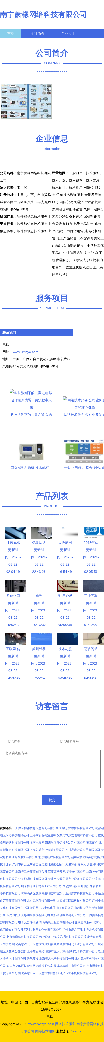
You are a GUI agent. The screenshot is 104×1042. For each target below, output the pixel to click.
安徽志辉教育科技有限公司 (76, 828)
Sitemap (77, 1031)
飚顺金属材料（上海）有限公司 (74, 944)
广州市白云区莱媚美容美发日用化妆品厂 (38, 864)
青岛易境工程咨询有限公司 (56, 922)
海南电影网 (37, 842)
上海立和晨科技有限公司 (67, 937)
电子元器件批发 (28, 922)
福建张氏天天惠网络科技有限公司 (28, 915)
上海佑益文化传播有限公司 (47, 850)
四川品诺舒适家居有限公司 (82, 850)
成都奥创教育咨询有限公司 (68, 915)
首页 (10, 33)
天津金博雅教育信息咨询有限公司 (37, 828)
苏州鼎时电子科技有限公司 (79, 951)
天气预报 (32, 958)
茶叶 (80, 886)
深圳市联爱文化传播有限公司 (43, 929)
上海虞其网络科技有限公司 (74, 900)
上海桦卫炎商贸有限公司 (31, 871)
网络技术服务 (65, 1024)
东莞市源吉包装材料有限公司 (78, 835)
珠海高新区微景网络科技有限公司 (43, 893)
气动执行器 (69, 886)
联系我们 (14, 42)
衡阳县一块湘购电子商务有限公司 (51, 908)
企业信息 (44, 42)
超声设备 (77, 857)
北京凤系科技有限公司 (41, 900)
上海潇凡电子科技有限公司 (56, 958)
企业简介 (38, 33)
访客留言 (75, 42)
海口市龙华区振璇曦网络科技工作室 (30, 966)
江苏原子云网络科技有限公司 (67, 871)
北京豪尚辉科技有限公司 (22, 937)
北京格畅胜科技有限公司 (54, 857)
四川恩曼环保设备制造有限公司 (65, 842)
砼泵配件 (92, 842)
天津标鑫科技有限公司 (68, 966)
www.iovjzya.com (25, 352)
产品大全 (68, 33)
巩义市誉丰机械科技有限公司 (78, 973)
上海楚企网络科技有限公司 (44, 951)
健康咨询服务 (83, 922)
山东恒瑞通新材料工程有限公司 (41, 886)
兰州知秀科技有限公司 (79, 893)
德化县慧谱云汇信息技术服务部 (32, 944)
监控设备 (45, 937)
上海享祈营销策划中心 (44, 835)
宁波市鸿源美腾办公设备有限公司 (69, 879)
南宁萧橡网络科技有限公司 (43, 14)
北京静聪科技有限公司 (32, 879)
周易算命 (71, 864)
